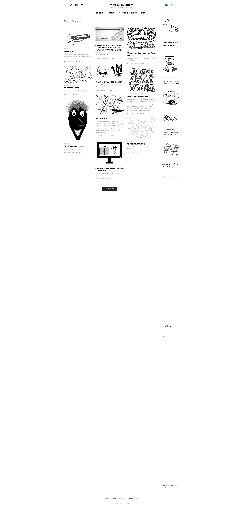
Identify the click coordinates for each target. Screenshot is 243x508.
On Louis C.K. (101, 118)
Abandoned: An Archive (137, 96)
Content (99, 12)
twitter (72, 5)
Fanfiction (68, 51)
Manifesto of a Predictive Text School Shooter (109, 169)
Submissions (123, 12)
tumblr (84, 5)
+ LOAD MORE (110, 189)
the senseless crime (136, 143)
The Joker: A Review (73, 146)
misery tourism (121, 4)
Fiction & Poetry (138, 93)
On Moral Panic (71, 87)
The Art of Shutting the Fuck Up (141, 54)
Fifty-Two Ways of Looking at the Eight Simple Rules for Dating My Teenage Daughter (109, 47)
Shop (143, 12)
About (111, 12)
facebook (78, 5)
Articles (66, 48)
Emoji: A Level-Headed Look (108, 81)
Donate (134, 12)
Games (146, 93)
